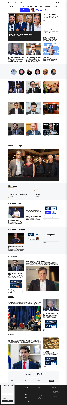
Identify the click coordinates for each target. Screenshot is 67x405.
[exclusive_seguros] (16, 286)
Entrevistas (55, 6)
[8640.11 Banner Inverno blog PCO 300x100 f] (51, 208)
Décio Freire (54, 388)
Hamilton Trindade (55, 391)
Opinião (41, 6)
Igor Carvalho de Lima (56, 392)
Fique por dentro (29, 6)
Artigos (23, 6)
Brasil (36, 6)
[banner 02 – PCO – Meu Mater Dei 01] (33, 238)
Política (17, 6)
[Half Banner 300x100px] (51, 212)
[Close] (13, 384)
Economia (11, 6)
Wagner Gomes (55, 396)
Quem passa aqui (48, 6)
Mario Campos (55, 393)
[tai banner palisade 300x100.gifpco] (16, 282)
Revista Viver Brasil (27, 401)
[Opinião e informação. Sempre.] (15, 2)
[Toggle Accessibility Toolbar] (65, 403)
